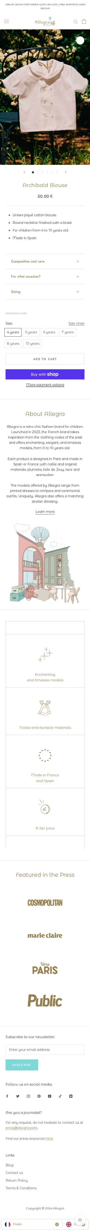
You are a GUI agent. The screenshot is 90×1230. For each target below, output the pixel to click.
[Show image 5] (52, 172)
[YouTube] (49, 1096)
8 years (13, 343)
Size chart (76, 323)
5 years (31, 332)
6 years (49, 332)
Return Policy (17, 1180)
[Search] (76, 21)
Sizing (16, 291)
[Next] (65, 172)
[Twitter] (17, 1096)
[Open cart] (84, 21)
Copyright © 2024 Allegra (45, 1208)
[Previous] (24, 172)
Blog (9, 1165)
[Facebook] (7, 1096)
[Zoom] (80, 40)
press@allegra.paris (21, 1128)
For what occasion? (26, 276)
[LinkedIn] (70, 1096)
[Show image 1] (33, 172)
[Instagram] (28, 1096)
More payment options (45, 385)
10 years (32, 343)
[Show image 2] (38, 172)
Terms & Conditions (21, 1188)
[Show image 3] (43, 172)
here (49, 1138)
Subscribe (21, 1065)
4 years (13, 332)
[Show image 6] (57, 172)
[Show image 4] (47, 172)
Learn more (45, 512)
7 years (68, 332)
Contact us (14, 1173)
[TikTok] (60, 1096)
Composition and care (28, 261)
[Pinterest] (39, 1096)
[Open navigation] (6, 21)
